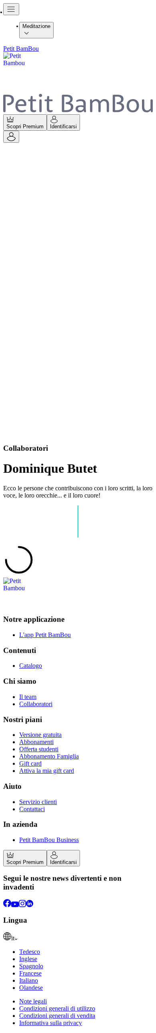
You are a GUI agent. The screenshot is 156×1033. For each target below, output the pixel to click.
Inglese (28, 958)
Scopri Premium (25, 126)
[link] (78, 937)
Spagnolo (31, 966)
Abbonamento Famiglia (49, 756)
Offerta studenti (38, 749)
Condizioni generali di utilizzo (57, 1008)
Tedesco (29, 951)
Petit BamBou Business (49, 839)
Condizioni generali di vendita (57, 1015)
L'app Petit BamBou (45, 634)
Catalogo (30, 665)
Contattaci (32, 809)
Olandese (31, 987)
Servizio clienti (38, 801)
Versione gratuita (40, 734)
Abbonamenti (36, 741)
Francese (30, 973)
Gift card (30, 763)
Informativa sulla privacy (50, 1022)
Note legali (33, 1001)
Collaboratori (35, 704)
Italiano (28, 980)
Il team (27, 696)
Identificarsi (63, 126)
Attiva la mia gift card (46, 770)
